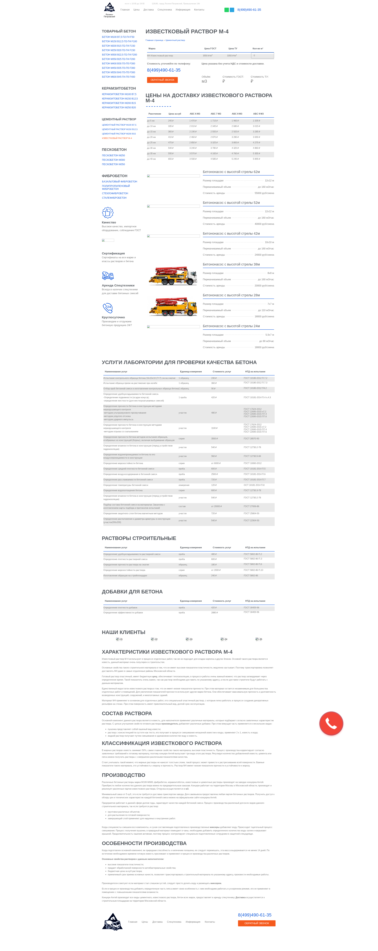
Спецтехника (165, 9)
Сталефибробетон (114, 198)
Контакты (199, 9)
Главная (125, 9)
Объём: (206, 76)
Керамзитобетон (119, 88)
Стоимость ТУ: (260, 76)
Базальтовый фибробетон (119, 181)
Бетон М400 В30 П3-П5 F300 (118, 63)
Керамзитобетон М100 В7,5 (119, 94)
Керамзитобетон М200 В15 (119, 103)
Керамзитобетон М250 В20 (119, 107)
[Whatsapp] (226, 10)
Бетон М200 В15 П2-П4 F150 (118, 46)
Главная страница (154, 40)
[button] (109, 15)
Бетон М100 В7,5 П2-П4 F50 (118, 37)
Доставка (149, 9)
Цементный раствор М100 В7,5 (119, 125)
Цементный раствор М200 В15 (119, 134)
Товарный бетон (119, 31)
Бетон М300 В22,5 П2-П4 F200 (119, 54)
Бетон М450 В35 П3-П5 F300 (118, 68)
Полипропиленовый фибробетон (116, 187)
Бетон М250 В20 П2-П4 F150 (118, 50)
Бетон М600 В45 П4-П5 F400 (118, 77)
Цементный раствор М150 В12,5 (120, 129)
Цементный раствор (119, 119)
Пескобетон (114, 150)
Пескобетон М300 (113, 160)
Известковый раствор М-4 (117, 138)
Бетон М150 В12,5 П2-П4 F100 (119, 41)
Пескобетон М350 (113, 164)
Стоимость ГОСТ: (233, 76)
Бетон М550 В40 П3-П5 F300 (118, 72)
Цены (136, 9)
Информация (183, 9)
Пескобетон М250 (113, 155)
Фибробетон (114, 176)
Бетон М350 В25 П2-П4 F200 (118, 59)
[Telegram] (232, 10)
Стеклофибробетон (115, 193)
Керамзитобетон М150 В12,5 (120, 98)
